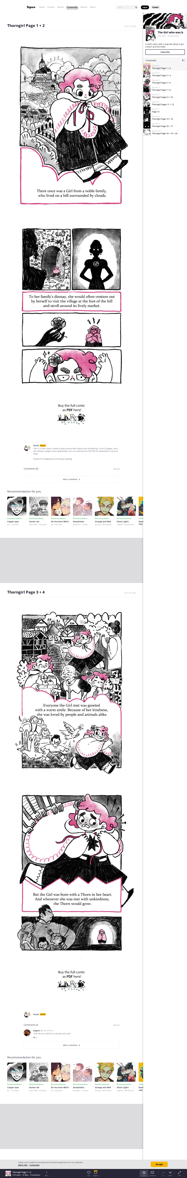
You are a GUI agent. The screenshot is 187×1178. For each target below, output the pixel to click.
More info (22, 1165)
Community (72, 7)
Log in (145, 7)
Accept (159, 1164)
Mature (83, 7)
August (36, 1030)
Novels (60, 7)
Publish (155, 7)
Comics (51, 7)
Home (42, 7)
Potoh (36, 445)
